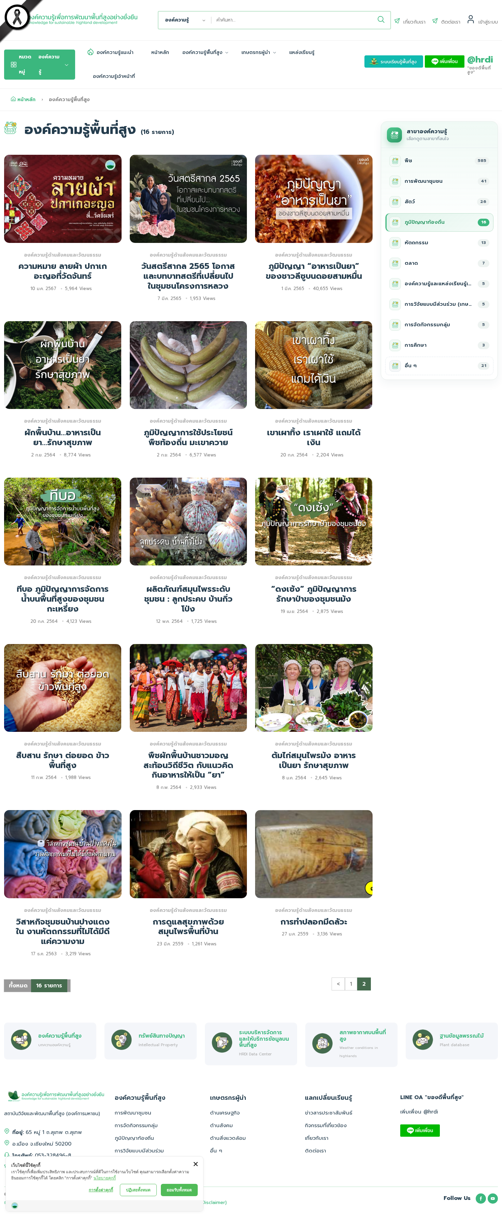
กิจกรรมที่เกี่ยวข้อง (326, 1125)
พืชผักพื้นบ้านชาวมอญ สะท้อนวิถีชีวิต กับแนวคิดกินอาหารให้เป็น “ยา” (188, 765)
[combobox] (184, 20)
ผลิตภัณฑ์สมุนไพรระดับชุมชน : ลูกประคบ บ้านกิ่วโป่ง (188, 599)
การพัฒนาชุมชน (133, 1113)
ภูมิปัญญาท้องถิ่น (134, 1138)
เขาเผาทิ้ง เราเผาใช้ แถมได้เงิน (314, 437)
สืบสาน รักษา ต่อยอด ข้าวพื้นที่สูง (62, 760)
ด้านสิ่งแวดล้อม (228, 1138)
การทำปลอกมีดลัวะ (313, 922)
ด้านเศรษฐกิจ (225, 1113)
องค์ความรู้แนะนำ (115, 52)
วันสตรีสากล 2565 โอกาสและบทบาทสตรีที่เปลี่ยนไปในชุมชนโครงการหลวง (188, 276)
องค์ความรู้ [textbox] (177, 20)
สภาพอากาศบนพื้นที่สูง (362, 1035)
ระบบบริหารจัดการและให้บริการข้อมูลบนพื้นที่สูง (264, 1038)
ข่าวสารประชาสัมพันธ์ (328, 1113)
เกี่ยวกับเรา (317, 1138)
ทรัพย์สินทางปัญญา (162, 1036)
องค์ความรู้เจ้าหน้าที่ (114, 76)
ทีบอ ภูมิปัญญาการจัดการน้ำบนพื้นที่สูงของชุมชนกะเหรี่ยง (63, 599)
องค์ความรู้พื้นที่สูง (203, 52)
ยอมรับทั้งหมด (179, 1189)
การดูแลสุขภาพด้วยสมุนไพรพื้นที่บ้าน (188, 927)
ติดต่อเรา (315, 1150)
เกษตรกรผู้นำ (256, 52)
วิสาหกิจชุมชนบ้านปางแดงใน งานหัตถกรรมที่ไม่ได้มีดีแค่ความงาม (63, 932)
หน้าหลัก (160, 52)
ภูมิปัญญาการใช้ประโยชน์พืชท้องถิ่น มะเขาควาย (188, 437)
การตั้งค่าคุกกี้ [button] (101, 1189)
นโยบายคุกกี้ (105, 1177)
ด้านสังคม (221, 1125)
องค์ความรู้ (39, 64)
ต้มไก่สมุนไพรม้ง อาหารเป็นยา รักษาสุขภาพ (313, 760)
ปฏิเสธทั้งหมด (138, 1189)
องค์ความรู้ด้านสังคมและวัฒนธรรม (62, 255)
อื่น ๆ (216, 1150)
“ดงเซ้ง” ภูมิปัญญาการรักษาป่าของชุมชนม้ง (314, 594)
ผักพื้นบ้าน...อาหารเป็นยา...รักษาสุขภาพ (63, 437)
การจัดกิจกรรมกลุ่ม (136, 1125)
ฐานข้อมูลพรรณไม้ (462, 1036)
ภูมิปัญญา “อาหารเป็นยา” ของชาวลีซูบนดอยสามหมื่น (314, 271)
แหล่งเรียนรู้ (302, 52)
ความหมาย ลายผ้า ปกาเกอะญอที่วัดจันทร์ (62, 271)
